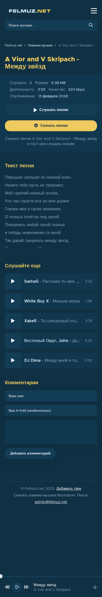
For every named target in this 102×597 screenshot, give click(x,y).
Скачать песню (54, 126)
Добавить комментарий (30, 453)
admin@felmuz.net (51, 502)
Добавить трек (68, 488)
